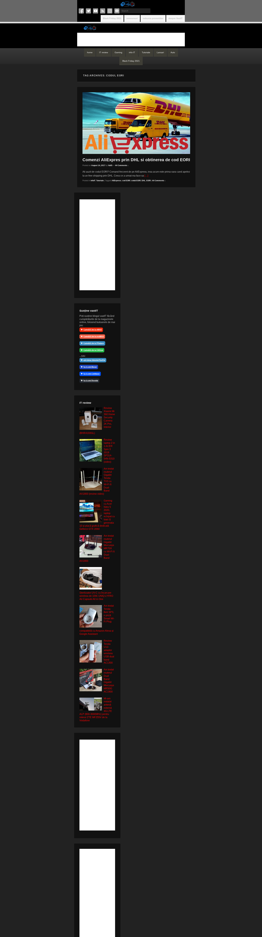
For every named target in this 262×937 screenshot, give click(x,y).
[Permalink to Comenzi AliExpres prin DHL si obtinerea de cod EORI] (136, 123)
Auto (173, 52)
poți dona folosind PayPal (94, 360)
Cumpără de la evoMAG (93, 336)
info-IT (132, 52)
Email (117, 10)
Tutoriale (146, 52)
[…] (146, 175)
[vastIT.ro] (127, 4)
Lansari (160, 52)
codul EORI (136, 181)
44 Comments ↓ (122, 165)
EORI (148, 181)
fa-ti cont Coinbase (91, 374)
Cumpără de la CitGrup (93, 350)
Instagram (110, 10)
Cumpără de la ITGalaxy (93, 343)
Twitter (88, 10)
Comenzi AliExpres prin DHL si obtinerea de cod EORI (136, 160)
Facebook (81, 10)
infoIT (93, 181)
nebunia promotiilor (153, 18)
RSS (103, 10)
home (89, 52)
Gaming (118, 52)
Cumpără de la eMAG (92, 330)
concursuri (132, 18)
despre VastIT (175, 18)
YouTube (96, 10)
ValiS (110, 165)
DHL (143, 181)
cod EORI (126, 181)
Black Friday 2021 (112, 18)
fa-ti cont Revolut (90, 380)
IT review (103, 52)
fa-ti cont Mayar (90, 367)
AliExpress (116, 181)
